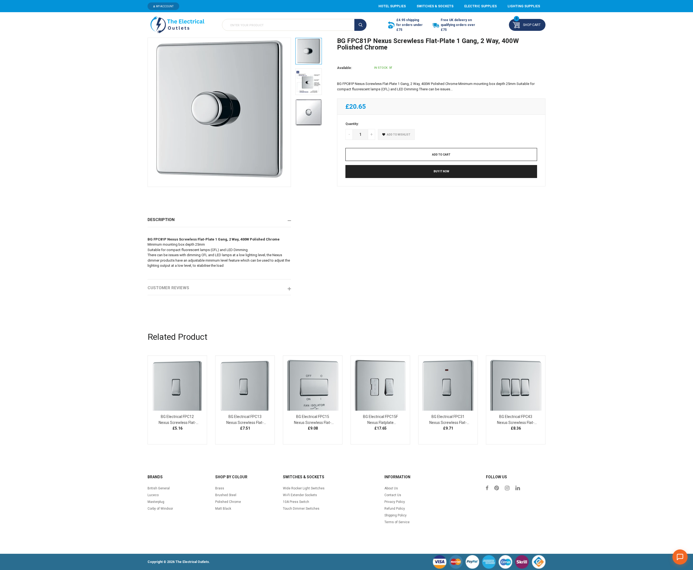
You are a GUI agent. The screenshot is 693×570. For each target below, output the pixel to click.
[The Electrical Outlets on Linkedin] (517, 488)
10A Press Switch (296, 502)
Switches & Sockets (435, 6)
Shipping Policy (395, 515)
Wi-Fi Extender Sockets (300, 495)
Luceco (153, 495)
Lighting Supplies (524, 6)
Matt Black (223, 508)
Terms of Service (397, 522)
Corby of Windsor (160, 508)
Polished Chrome (228, 502)
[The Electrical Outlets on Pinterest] (496, 488)
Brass (219, 488)
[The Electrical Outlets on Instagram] (507, 488)
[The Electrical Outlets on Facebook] (487, 488)
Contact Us (392, 495)
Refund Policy (394, 508)
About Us (391, 488)
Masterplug (156, 502)
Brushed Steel (225, 495)
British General (159, 488)
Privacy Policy (394, 502)
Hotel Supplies (392, 6)
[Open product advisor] (680, 557)
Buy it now (441, 171)
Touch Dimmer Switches (301, 508)
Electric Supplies (480, 6)
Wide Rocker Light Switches (304, 488)
